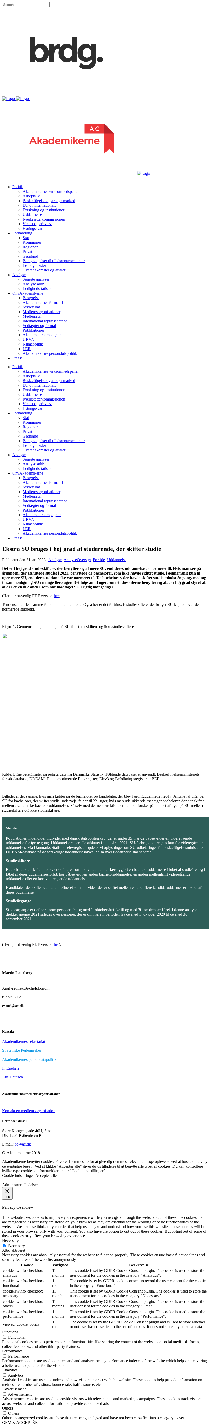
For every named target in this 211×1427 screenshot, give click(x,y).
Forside (99, 560)
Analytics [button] (9, 1370)
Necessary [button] (10, 1240)
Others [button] (7, 1408)
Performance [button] (12, 1351)
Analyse (55, 560)
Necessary (16, 1245)
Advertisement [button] (14, 1389)
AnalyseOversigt (77, 560)
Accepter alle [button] (46, 1175)
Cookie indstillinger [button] (18, 1175)
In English (10, 1068)
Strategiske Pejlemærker (21, 1050)
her (56, 596)
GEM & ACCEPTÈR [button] (20, 1422)
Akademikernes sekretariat (23, 1041)
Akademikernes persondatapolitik (29, 1059)
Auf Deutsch (12, 1077)
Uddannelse (116, 560)
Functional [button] (10, 1332)
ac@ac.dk (23, 1144)
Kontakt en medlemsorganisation (28, 1110)
